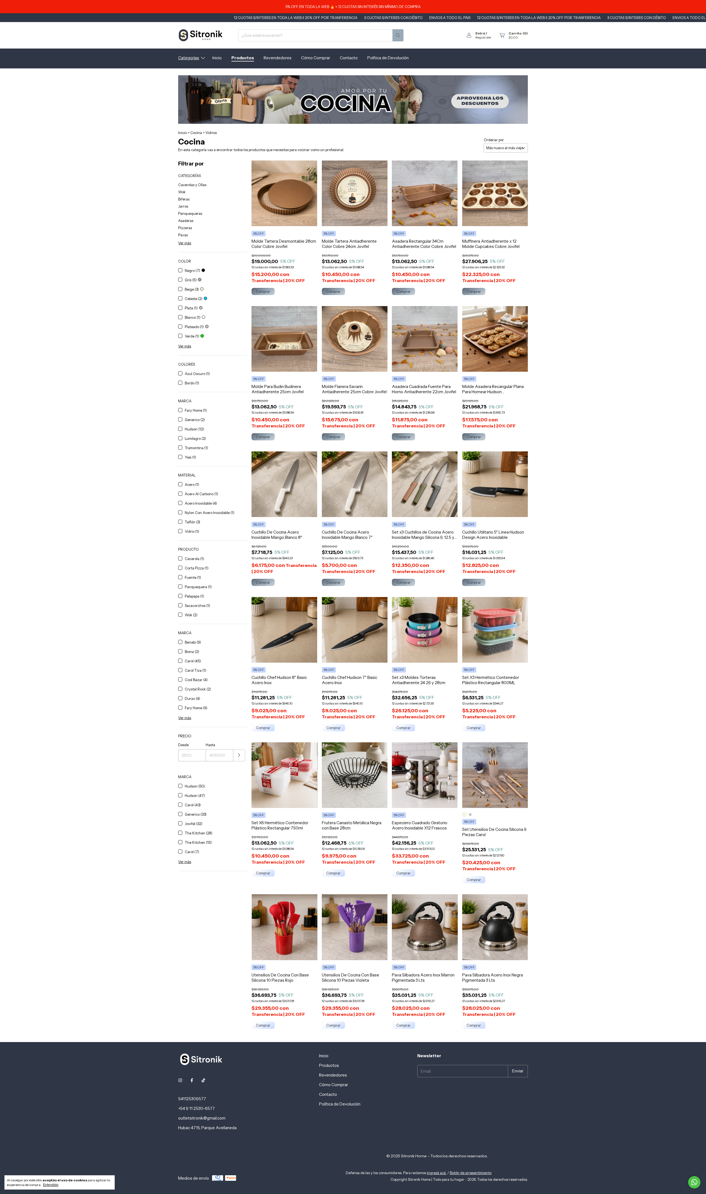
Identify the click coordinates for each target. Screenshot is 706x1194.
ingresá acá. (436, 1173)
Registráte (483, 37)
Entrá (480, 33)
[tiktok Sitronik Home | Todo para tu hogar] (203, 1080)
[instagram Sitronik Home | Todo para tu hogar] (180, 1080)
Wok (182, 192)
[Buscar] (397, 35)
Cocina (196, 132)
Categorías (188, 57)
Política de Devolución (388, 57)
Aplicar (239, 755)
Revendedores (278, 57)
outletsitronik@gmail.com (202, 1118)
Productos (242, 57)
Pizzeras (185, 228)
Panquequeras (190, 213)
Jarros (183, 206)
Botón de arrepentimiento (470, 1173)
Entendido (50, 1185)
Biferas (183, 199)
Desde (183, 745)
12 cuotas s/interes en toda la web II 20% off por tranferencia (214, 17)
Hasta (210, 745)
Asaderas (185, 220)
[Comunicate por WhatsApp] (694, 1182)
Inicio (217, 57)
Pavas (183, 235)
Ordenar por (494, 140)
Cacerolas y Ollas (192, 185)
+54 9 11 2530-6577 (196, 1108)
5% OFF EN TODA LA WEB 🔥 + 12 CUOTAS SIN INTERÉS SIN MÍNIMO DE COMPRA (353, 6)
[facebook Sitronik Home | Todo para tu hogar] (192, 1080)
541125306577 (192, 1098)
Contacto (349, 57)
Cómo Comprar (315, 57)
